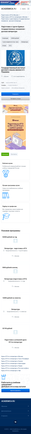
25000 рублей (15, 38)
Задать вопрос (5, 88)
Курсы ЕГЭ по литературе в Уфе (11, 370)
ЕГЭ (10, 45)
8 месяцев (5, 38)
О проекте (4, 416)
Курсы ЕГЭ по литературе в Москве (12, 356)
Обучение (4, 406)
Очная (4, 45)
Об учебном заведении (18, 88)
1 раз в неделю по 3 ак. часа (10, 42)
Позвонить (15, 94)
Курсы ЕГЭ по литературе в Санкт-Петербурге (15, 359)
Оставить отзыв (16, 98)
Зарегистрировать (15, 390)
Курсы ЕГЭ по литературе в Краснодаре (13, 363)
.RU (8, 9)
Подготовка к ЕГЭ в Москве (10, 15)
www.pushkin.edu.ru (11, 82)
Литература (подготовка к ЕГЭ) (15, 279)
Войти (24, 9)
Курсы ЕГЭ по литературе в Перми (11, 366)
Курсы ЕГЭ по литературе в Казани (12, 361)
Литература (24, 42)
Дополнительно (6, 411)
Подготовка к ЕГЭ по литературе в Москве (14, 17)
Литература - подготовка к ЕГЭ (15, 248)
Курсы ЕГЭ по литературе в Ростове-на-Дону (15, 368)
